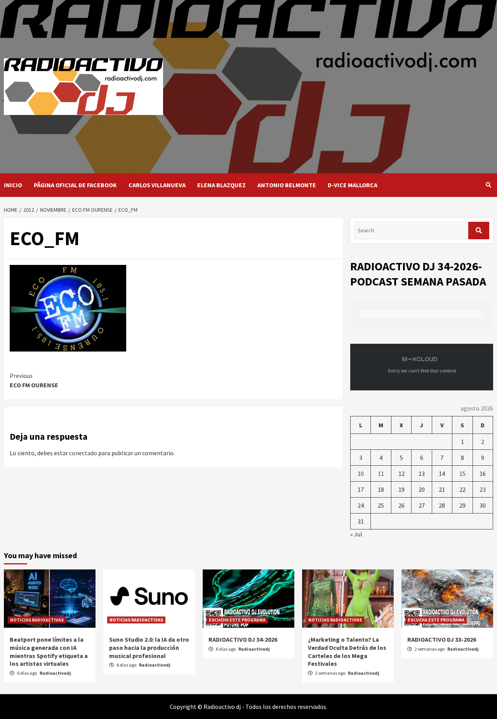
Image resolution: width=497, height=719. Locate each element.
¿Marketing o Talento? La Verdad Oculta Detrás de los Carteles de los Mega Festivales (347, 651)
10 (361, 473)
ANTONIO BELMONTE (286, 185)
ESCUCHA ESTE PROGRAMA (237, 620)
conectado (83, 453)
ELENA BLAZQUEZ (221, 185)
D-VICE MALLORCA (352, 185)
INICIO (13, 185)
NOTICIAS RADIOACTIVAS (37, 620)
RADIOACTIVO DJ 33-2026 (441, 639)
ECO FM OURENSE (34, 380)
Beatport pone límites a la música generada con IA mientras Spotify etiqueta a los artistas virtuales (49, 651)
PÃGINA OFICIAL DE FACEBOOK (75, 185)
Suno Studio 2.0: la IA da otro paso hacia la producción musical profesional (149, 647)
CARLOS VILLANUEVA (157, 185)
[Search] (488, 185)
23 (483, 489)
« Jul (356, 534)
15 (462, 473)
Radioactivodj (55, 673)
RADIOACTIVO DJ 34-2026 (243, 639)
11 (381, 473)
